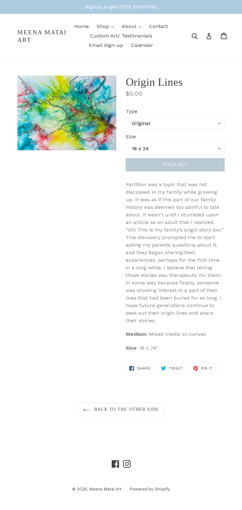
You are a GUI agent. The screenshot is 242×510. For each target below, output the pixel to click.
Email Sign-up (106, 45)
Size (131, 137)
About (130, 26)
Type (131, 111)
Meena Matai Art (42, 36)
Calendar (142, 45)
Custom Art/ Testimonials (121, 36)
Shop (104, 26)
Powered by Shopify (150, 489)
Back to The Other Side (126, 409)
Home (81, 26)
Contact (158, 26)
